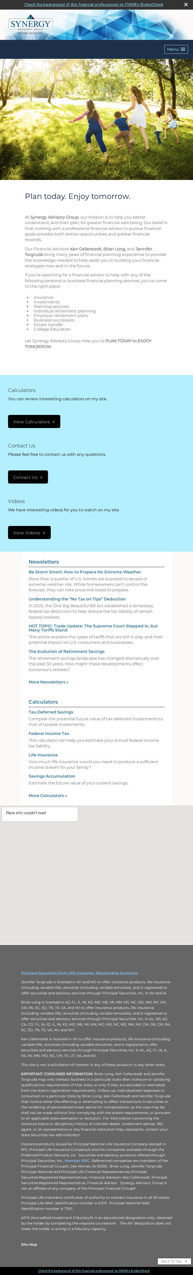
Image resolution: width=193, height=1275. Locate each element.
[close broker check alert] (186, 5)
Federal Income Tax (49, 733)
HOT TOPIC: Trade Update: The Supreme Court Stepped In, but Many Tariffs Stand (93, 628)
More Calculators (48, 795)
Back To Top (172, 1261)
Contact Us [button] (25, 477)
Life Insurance (43, 755)
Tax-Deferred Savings (51, 712)
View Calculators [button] (31, 421)
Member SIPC (77, 1160)
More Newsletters (49, 682)
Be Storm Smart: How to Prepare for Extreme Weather (85, 572)
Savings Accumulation (52, 776)
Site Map (29, 1244)
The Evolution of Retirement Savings (67, 651)
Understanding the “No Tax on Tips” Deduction (77, 599)
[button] (176, 49)
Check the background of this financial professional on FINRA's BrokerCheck (93, 4)
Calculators (43, 702)
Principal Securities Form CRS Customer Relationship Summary (79, 973)
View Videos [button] (26, 532)
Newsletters (44, 562)
